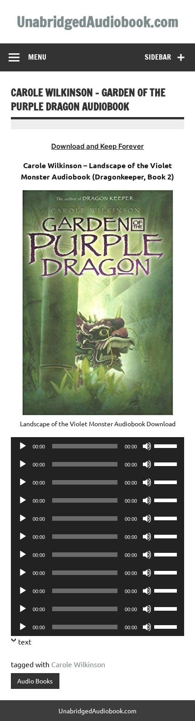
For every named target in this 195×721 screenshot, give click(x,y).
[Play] (22, 446)
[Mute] (146, 446)
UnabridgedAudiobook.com (98, 21)
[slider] (167, 445)
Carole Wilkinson (78, 664)
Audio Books (35, 681)
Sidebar (158, 57)
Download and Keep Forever (97, 146)
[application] (97, 446)
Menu (37, 57)
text (24, 641)
